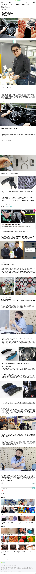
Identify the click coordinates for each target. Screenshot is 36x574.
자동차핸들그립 (6, 486)
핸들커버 (17, 486)
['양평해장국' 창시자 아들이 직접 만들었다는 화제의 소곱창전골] (9, 540)
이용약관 (5, 565)
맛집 (34, 2)
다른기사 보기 (33, 483)
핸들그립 (14, 486)
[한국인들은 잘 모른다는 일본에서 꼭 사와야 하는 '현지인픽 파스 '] (9, 503)
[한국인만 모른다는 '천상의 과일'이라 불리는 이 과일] (26, 540)
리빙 (18, 2)
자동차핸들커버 (10, 486)
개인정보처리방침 (9, 565)
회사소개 (2, 565)
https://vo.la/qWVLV (9, 101)
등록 (33, 488)
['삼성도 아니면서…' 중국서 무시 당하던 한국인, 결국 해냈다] (26, 549)
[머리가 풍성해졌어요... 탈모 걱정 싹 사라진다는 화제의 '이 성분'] (9, 549)
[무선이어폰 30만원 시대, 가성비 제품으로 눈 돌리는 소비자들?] (9, 520)
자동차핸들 (2, 486)
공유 (5, 9)
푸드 (10, 2)
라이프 (2, 2)
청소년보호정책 (14, 565)
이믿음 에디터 (2, 7)
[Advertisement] (17, 91)
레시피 (26, 2)
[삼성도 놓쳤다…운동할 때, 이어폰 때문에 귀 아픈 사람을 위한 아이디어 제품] (26, 532)
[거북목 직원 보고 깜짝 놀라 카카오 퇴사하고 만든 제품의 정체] (9, 511)
